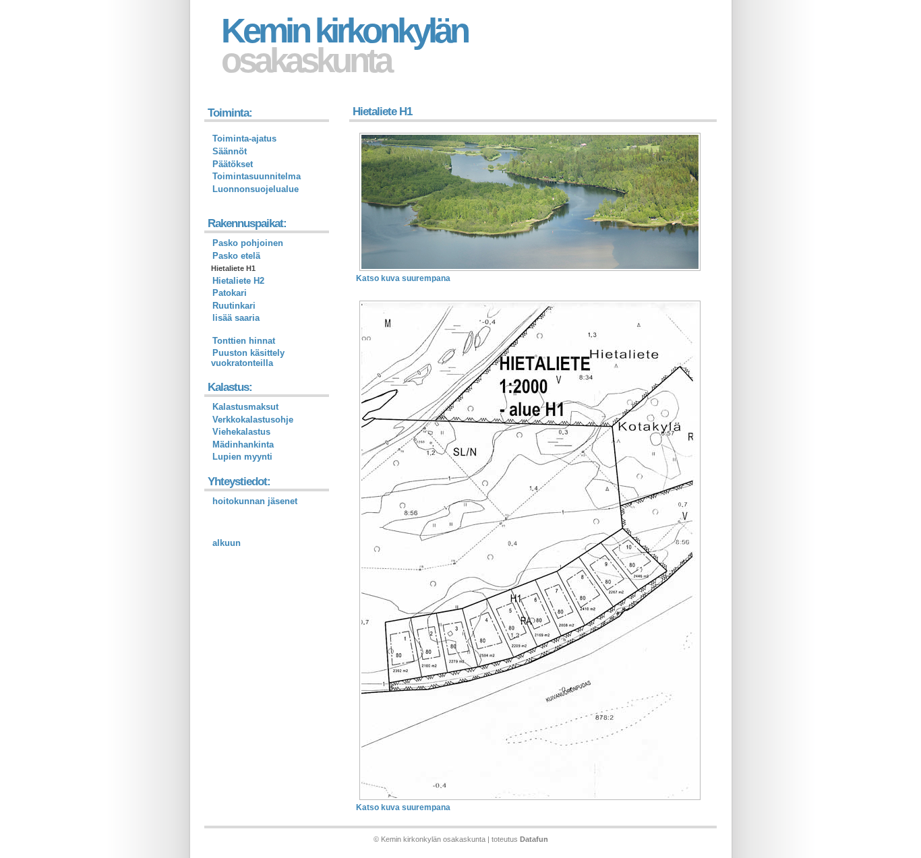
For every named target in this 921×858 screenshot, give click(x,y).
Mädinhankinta (243, 444)
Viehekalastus (241, 432)
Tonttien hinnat (243, 341)
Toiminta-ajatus (244, 138)
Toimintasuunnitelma (256, 176)
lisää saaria (236, 318)
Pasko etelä (236, 256)
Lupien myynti (242, 457)
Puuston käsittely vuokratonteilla (248, 358)
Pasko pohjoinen (247, 243)
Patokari (229, 293)
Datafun (534, 839)
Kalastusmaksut (245, 407)
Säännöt (229, 151)
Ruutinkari (234, 306)
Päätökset (232, 164)
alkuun (226, 543)
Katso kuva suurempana (403, 278)
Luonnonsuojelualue (255, 189)
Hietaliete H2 (238, 281)
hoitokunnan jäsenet (254, 501)
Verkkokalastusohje (252, 420)
